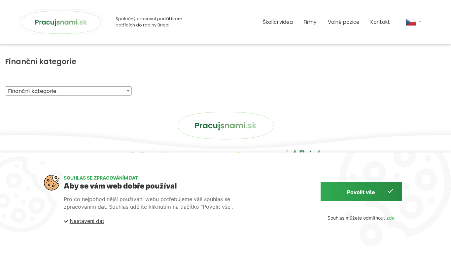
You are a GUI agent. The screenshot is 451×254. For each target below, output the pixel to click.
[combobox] (68, 91)
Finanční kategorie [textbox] (32, 91)
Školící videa (278, 22)
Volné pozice (344, 22)
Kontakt (380, 22)
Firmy (310, 22)
